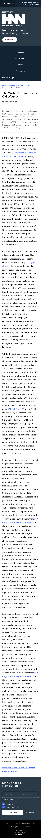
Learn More (29, 812)
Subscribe (10, 39)
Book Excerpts (21, 58)
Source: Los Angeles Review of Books (16, 86)
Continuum (10, 804)
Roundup (5, 88)
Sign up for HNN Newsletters (20, 827)
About (20, 64)
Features (20, 52)
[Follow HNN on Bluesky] (13, 77)
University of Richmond (30, 4)
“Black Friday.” (16, 409)
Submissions (20, 71)
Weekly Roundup (12, 807)
